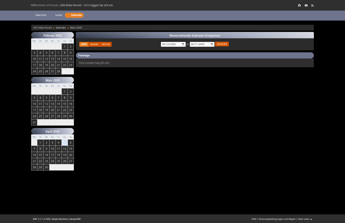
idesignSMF (75, 219)
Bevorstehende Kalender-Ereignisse (195, 35)
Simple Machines (60, 219)
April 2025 (52, 131)
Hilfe (254, 218)
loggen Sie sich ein (101, 5)
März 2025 (53, 80)
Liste (84, 44)
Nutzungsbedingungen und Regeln (277, 218)
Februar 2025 (53, 35)
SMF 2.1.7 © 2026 (41, 219)
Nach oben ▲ (305, 218)
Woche (106, 44)
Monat (94, 44)
